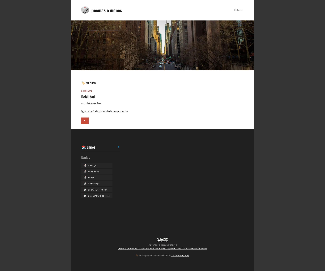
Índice (237, 10)
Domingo (92, 165)
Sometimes (93, 171)
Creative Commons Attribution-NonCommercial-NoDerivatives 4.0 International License (162, 248)
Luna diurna (86, 90)
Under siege (93, 183)
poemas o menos (106, 10)
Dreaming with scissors (98, 195)
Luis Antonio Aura (93, 103)
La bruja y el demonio (97, 189)
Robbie (91, 177)
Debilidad (88, 96)
